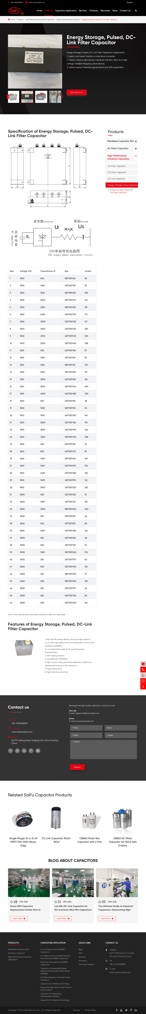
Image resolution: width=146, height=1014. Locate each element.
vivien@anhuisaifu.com (36, 2)
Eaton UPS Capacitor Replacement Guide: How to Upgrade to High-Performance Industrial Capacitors (26, 908)
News (114, 10)
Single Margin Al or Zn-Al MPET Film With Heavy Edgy (23, 842)
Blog (80, 949)
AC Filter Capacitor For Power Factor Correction (55, 978)
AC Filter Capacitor (117, 166)
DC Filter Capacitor (117, 172)
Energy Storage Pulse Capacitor (68, 19)
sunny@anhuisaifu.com (84, 721)
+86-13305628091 (17, 2)
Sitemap (76, 1010)
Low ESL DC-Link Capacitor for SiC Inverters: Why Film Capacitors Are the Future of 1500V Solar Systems (73, 908)
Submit (77, 767)
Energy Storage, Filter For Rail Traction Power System (56, 988)
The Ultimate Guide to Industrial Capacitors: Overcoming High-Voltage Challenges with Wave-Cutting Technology (115, 908)
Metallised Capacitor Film (120, 141)
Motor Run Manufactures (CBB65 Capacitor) (54, 963)
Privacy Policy (90, 1010)
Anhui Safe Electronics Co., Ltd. (31, 1010)
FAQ (80, 953)
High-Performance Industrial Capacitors (39, 19)
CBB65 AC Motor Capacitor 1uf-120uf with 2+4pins (123, 842)
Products (48, 10)
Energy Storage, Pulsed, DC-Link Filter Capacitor (99, 19)
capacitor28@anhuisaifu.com (87, 713)
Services (83, 10)
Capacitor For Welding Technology (54, 984)
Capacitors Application (66, 10)
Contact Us (125, 10)
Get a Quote (75, 92)
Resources (105, 10)
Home (39, 10)
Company (93, 10)
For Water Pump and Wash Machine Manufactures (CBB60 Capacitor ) (55, 957)
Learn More (17, 918)
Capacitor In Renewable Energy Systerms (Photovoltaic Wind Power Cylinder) (55, 971)
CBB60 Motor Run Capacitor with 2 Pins (89, 840)
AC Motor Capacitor (117, 148)
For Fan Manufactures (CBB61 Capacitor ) (52, 950)
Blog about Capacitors (73, 861)
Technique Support (86, 964)
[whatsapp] (143, 675)
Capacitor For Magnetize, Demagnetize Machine (51, 995)
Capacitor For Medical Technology (54, 1000)
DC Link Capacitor (116, 178)
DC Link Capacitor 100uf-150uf (56, 840)
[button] (62, 96)
